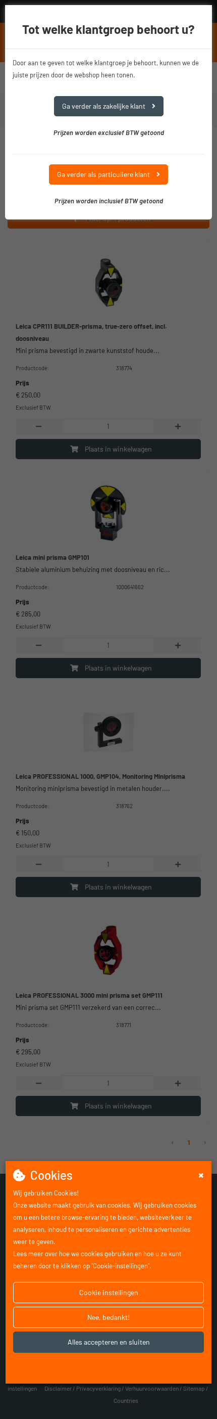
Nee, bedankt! (108, 1317)
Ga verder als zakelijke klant (104, 106)
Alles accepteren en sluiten (109, 1342)
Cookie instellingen (108, 1292)
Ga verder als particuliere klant (104, 174)
